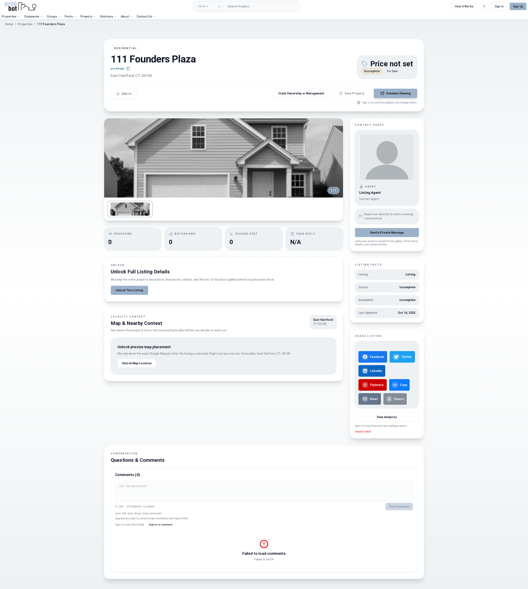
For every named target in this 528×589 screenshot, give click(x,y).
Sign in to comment (161, 524)
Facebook (377, 357)
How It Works (464, 6)
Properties (25, 24)
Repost (399, 399)
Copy (403, 385)
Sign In (499, 6)
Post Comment (399, 506)
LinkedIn (376, 371)
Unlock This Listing (129, 290)
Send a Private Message (387, 232)
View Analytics (387, 417)
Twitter (406, 357)
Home (9, 24)
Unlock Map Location (137, 363)
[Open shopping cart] (484, 6)
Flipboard (376, 385)
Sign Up (518, 6)
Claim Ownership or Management (301, 93)
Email (374, 399)
